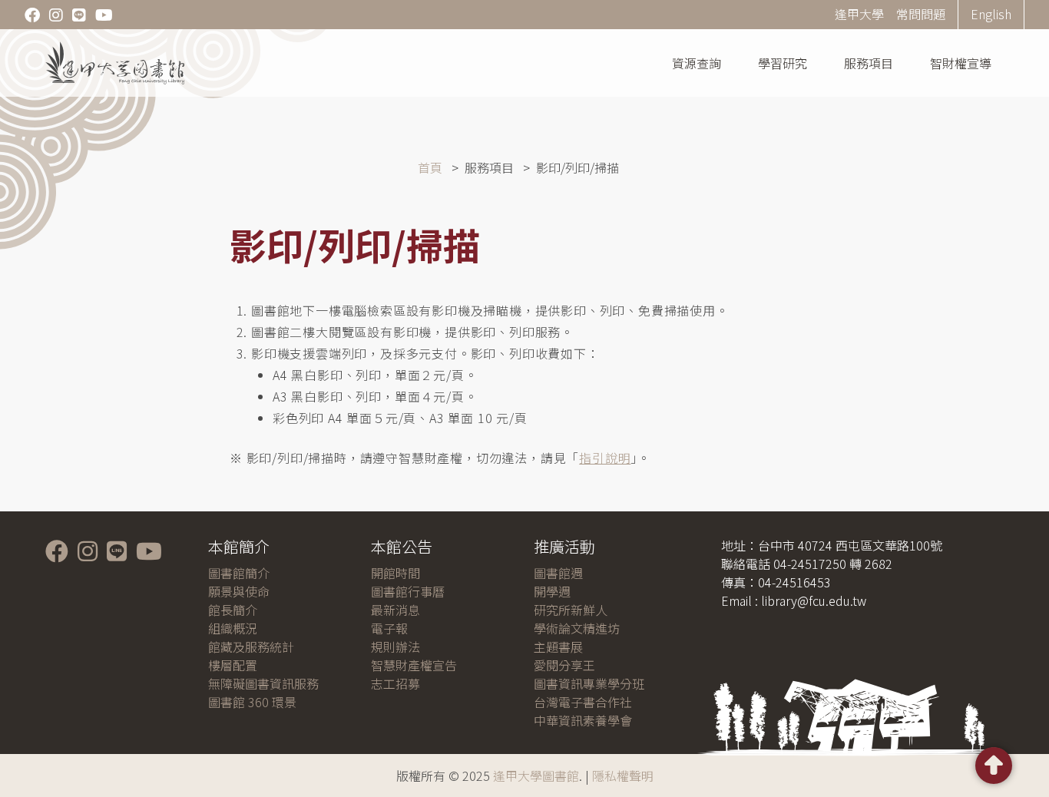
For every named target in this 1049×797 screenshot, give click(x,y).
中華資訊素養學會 (583, 720)
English (991, 14)
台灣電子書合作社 (583, 702)
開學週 (552, 591)
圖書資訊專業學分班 (589, 683)
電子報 (389, 628)
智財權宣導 (960, 63)
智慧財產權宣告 (414, 665)
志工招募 (395, 683)
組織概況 (232, 628)
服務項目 (868, 63)
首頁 (430, 167)
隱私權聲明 (623, 775)
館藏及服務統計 (251, 646)
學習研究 (782, 63)
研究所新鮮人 (570, 609)
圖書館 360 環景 (252, 702)
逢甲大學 (859, 14)
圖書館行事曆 (408, 591)
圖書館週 (558, 573)
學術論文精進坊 (577, 628)
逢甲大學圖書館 (536, 775)
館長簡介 (232, 609)
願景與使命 (239, 591)
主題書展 (558, 646)
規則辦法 (395, 646)
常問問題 (920, 14)
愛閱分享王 (564, 665)
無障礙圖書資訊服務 (263, 683)
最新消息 (395, 609)
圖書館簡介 (239, 573)
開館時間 (395, 573)
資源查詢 (696, 63)
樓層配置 (232, 665)
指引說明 (604, 457)
